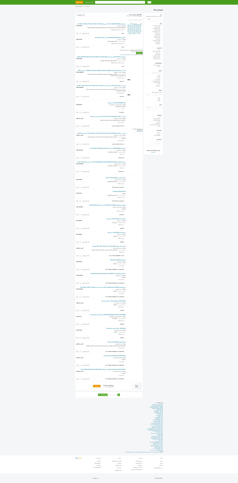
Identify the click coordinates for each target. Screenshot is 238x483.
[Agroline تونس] (158, 2)
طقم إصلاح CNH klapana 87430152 (118, 259)
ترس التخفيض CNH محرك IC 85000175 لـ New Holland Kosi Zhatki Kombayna (108, 273)
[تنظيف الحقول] (145, 17)
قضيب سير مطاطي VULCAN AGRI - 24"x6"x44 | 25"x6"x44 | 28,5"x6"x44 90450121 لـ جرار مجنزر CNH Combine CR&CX (98, 133)
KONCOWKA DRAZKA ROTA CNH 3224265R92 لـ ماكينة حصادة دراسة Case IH (108, 314)
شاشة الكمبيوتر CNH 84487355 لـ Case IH (116, 342)
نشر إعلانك (97, 386)
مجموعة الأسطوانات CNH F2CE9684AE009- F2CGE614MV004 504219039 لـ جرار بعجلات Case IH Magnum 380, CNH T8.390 (98, 162)
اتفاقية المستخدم (123, 54)
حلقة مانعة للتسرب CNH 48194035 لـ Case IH (116, 177)
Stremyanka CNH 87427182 (119, 191)
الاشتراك (139, 52)
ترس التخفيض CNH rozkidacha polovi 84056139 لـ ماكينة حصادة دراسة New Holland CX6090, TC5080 (103, 287)
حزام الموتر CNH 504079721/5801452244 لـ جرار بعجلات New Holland (110, 37)
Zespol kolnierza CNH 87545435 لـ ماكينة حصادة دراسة (113, 301)
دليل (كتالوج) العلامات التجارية (136, 469)
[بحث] (144, 2)
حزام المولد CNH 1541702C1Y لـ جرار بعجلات (116, 218)
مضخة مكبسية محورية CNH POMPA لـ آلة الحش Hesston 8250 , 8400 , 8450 (109, 246)
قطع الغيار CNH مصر (137, 452)
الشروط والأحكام (139, 461)
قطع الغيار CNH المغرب (128, 452)
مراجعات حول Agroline (137, 467)
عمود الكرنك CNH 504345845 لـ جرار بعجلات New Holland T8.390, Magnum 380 (108, 148)
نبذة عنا (161, 461)
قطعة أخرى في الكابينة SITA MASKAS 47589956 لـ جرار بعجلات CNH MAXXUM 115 (107, 205)
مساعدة (161, 463)
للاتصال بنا (161, 465)
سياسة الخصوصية (130, 54)
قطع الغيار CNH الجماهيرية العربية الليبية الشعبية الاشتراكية (152, 452)
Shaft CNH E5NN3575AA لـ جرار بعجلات (117, 102)
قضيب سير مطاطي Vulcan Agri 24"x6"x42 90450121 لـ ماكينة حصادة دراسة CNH (108, 116)
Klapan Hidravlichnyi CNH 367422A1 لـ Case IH (115, 355)
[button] (80, 33)
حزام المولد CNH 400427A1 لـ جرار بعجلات (116, 232)
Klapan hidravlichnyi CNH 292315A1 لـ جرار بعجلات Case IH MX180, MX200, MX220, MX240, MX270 (103, 369)
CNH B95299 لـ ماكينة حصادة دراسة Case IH (116, 328)
